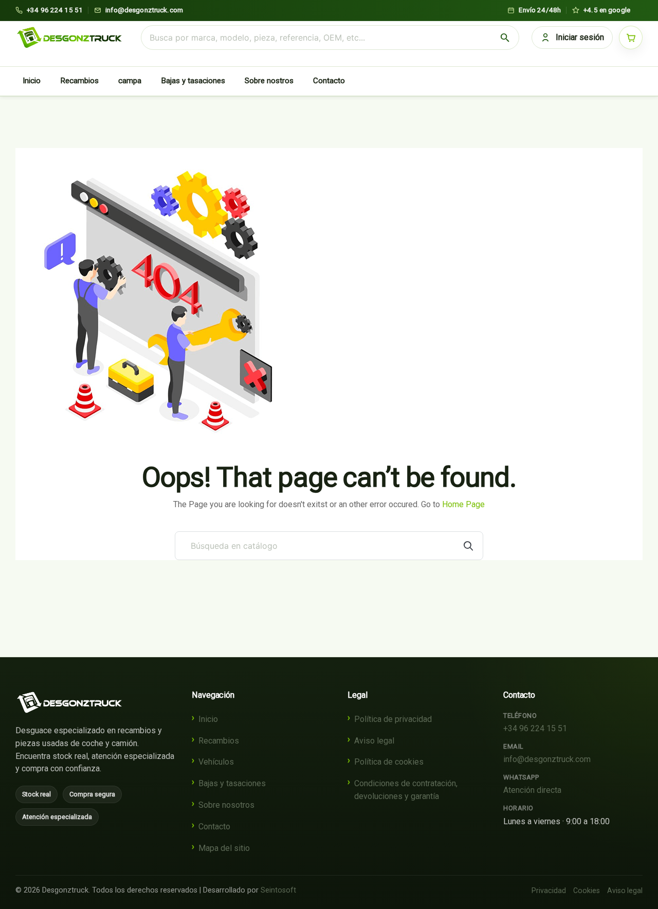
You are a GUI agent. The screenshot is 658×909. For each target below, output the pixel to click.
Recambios (79, 80)
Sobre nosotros (226, 805)
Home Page (463, 504)
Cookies (586, 890)
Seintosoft (278, 890)
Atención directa (532, 790)
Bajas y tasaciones (193, 80)
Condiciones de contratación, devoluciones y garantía (406, 789)
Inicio (32, 80)
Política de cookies (389, 762)
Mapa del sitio (224, 848)
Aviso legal (374, 741)
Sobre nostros (269, 80)
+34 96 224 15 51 (535, 728)
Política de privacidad (393, 719)
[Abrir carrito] (631, 37)
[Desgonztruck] (69, 702)
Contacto (329, 80)
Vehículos (216, 762)
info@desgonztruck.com (547, 759)
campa (129, 80)
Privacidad (549, 890)
